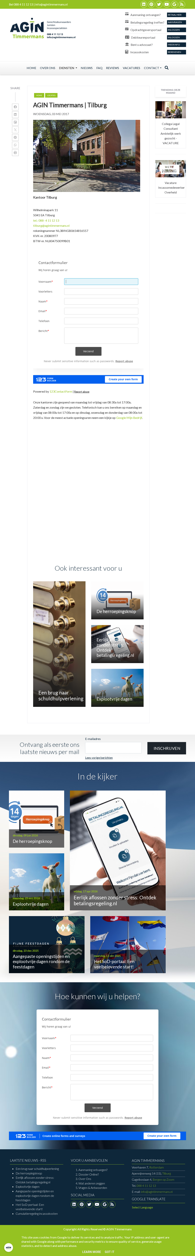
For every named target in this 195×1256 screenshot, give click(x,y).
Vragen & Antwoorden (92, 1187)
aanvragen (175, 22)
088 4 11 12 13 (146, 1185)
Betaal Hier (174, 14)
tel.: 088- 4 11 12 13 (46, 220)
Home (31, 68)
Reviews (112, 68)
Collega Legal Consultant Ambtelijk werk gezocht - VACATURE (171, 133)
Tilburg (151, 1173)
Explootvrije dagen (27, 1186)
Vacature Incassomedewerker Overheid (171, 187)
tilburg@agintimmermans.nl (51, 225)
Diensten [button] (67, 68)
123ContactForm (61, 391)
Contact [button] (151, 68)
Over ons (47, 68)
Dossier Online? (88, 1174)
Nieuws (87, 68)
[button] (166, 748)
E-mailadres (93, 739)
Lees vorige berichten (99, 757)
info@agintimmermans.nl (157, 1191)
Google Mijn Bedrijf (129, 417)
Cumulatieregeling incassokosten (37, 1213)
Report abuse (81, 391)
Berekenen (174, 52)
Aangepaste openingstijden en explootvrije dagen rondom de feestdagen (35, 1195)
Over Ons (84, 1178)
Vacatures (131, 68)
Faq (99, 68)
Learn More (91, 1252)
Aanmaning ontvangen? (92, 1170)
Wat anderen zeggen (91, 1183)
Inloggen (174, 29)
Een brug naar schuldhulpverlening (37, 1168)
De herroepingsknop (29, 1173)
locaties (51, 95)
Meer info (174, 44)
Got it (109, 1252)
